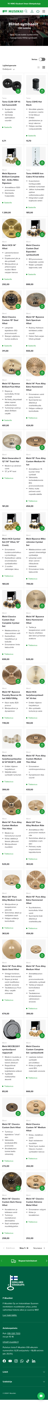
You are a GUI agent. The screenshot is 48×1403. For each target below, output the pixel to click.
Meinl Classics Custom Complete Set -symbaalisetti (34, 1049)
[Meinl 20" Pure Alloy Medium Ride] (36, 805)
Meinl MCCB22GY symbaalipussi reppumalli (11, 1049)
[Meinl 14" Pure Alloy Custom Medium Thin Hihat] (12, 805)
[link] (10, 1248)
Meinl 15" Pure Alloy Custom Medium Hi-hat (36, 461)
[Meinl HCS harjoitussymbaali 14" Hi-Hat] (36, 675)
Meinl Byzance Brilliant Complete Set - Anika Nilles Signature (10, 178)
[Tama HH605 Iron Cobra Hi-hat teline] (36, 156)
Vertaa (34, 59)
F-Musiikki (12, 1393)
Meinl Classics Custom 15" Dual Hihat (10, 320)
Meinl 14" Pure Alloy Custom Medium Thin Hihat (12, 825)
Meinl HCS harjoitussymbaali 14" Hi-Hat (34, 695)
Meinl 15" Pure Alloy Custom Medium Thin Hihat (36, 759)
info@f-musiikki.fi (11, 1342)
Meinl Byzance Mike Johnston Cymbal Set (36, 542)
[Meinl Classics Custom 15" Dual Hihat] (12, 300)
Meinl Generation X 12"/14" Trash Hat (11, 460)
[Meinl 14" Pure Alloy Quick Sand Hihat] (12, 949)
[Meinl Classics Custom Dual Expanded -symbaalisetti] (36, 228)
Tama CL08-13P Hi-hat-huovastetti (11, 103)
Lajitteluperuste (9, 65)
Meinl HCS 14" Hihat (9, 247)
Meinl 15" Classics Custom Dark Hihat (11, 1126)
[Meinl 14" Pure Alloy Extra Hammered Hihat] (36, 367)
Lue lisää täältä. (10, 1315)
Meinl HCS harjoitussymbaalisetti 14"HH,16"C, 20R (11, 759)
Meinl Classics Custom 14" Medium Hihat (36, 1127)
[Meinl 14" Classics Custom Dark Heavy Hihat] (12, 1182)
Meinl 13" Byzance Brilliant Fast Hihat (11, 385)
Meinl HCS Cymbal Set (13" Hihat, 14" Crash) (11, 542)
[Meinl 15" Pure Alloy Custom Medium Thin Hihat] (36, 739)
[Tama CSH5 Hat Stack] (36, 85)
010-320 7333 (13, 1333)
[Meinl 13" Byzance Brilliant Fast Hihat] (12, 367)
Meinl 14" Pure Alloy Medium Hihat (36, 968)
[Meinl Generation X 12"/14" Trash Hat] (12, 441)
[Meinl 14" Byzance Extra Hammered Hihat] (36, 600)
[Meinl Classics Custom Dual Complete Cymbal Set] (12, 600)
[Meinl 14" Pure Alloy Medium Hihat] (36, 949)
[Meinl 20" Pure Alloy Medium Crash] (12, 880)
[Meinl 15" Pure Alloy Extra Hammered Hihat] (36, 880)
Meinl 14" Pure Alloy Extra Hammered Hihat (36, 386)
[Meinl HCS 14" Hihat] (12, 228)
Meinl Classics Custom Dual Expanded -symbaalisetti (33, 250)
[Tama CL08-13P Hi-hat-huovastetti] (12, 85)
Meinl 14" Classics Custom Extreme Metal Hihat (35, 1202)
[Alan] (41, 1396)
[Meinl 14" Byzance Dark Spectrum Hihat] (36, 300)
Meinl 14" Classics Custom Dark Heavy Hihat (11, 1202)
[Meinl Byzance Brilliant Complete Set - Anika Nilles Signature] (12, 156)
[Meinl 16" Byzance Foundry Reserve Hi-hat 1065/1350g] (12, 675)
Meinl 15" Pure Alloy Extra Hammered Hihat (36, 900)
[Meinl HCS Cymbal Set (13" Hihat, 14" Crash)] (12, 522)
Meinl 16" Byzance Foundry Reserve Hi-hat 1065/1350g (12, 695)
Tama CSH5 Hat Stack (34, 103)
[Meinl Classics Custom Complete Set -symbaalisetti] (36, 1029)
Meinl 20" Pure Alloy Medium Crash (12, 898)
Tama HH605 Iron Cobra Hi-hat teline (35, 175)
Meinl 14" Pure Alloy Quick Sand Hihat (12, 968)
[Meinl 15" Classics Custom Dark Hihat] (12, 1107)
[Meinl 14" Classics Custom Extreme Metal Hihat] (36, 1182)
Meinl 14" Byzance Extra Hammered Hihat (35, 619)
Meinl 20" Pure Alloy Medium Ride (35, 824)
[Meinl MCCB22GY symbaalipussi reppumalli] (12, 1029)
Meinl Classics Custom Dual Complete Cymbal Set (10, 621)
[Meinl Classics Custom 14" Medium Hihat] (36, 1107)
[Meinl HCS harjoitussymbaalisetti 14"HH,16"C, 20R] (12, 739)
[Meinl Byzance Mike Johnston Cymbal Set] (36, 522)
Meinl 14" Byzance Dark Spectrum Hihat (35, 320)
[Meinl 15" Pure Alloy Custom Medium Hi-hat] (36, 441)
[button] (38, 11)
